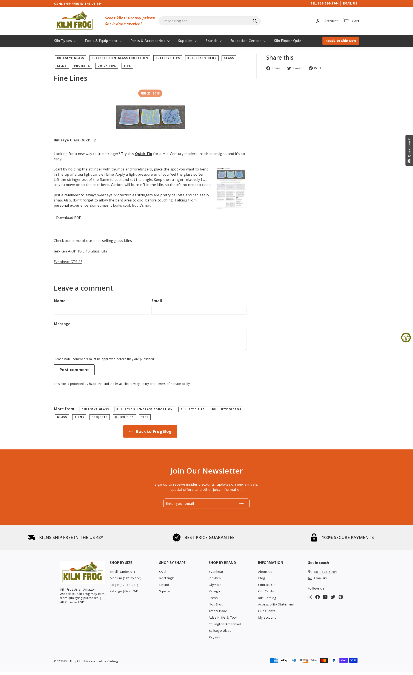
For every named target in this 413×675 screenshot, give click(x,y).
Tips (127, 66)
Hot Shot (216, 604)
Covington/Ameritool (225, 624)
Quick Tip (143, 153)
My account (267, 617)
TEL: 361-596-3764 (325, 3)
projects (82, 66)
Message (62, 323)
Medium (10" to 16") (126, 578)
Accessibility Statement (276, 604)
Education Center (246, 40)
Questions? (409, 148)
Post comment (74, 369)
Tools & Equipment (102, 40)
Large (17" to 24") (124, 584)
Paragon (215, 591)
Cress (213, 598)
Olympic (215, 584)
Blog (261, 578)
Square (164, 591)
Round (164, 584)
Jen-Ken (215, 578)
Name (60, 300)
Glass (229, 58)
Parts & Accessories (148, 40)
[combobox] (210, 20)
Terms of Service (168, 384)
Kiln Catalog (267, 598)
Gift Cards (266, 591)
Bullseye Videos (201, 58)
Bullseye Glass (70, 58)
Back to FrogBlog (153, 431)
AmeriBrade (218, 611)
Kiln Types (63, 40)
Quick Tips (106, 66)
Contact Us (266, 584)
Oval (162, 571)
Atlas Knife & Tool (223, 617)
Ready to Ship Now (341, 41)
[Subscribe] (241, 503)
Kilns (62, 66)
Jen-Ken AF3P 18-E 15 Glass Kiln (80, 251)
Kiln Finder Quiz (287, 40)
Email (156, 300)
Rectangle (167, 578)
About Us (265, 571)
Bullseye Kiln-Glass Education (120, 58)
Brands (212, 40)
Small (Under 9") (122, 571)
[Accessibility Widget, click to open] (406, 337)
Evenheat (216, 571)
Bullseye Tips (168, 58)
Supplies (186, 40)
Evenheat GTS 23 (68, 261)
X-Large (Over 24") (125, 591)
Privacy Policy (139, 384)
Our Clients (266, 611)
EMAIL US (350, 3)
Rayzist (214, 637)
